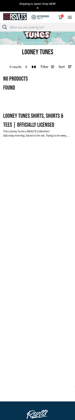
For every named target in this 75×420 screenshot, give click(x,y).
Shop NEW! (49, 3)
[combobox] (40, 27)
